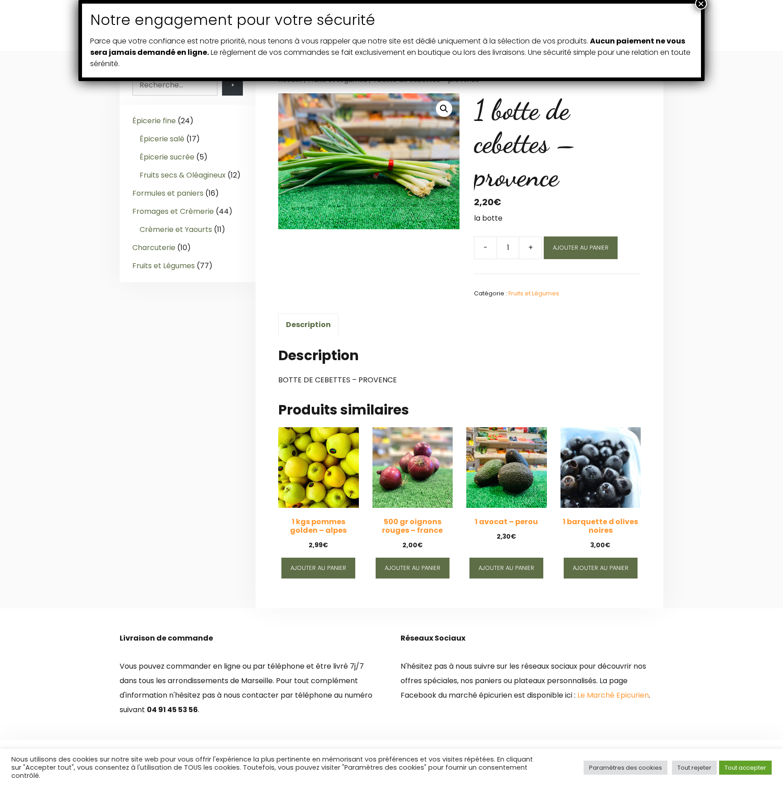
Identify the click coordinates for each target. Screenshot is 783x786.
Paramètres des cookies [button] (625, 767)
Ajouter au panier (581, 247)
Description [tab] (308, 324)
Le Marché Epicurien (613, 695)
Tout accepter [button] (745, 767)
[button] (444, 109)
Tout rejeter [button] (694, 767)
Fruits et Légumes (533, 293)
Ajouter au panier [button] (318, 568)
